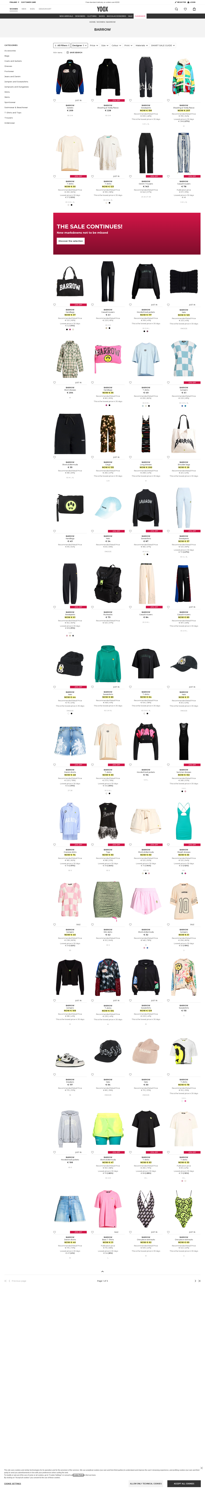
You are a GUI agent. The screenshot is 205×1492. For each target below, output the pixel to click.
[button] (27, 50)
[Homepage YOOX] (102, 9)
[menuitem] (14, 9)
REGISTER (181, 2)
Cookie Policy (78, 1475)
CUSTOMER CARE (28, 2)
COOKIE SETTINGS (12, 1484)
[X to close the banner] (202, 1468)
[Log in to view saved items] (185, 9)
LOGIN (191, 2)
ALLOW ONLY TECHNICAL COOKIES (146, 1484)
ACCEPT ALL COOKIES (184, 1484)
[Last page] (199, 1281)
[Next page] (186, 1281)
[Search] (176, 9)
